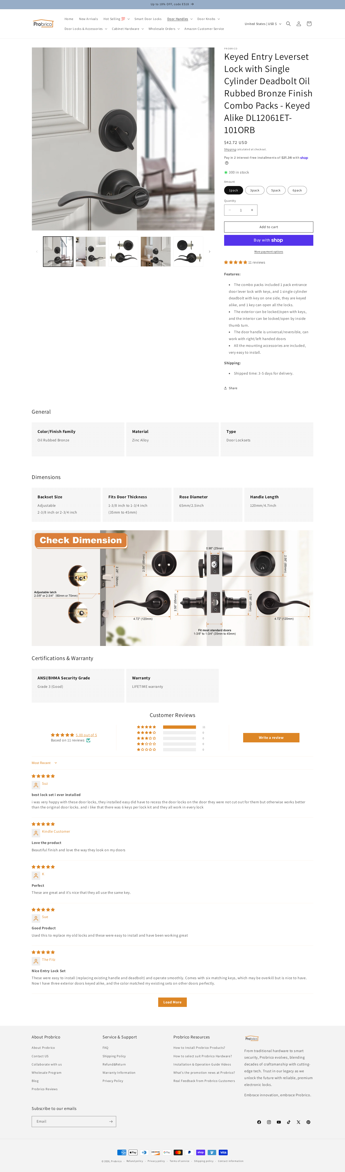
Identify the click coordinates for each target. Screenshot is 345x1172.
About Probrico (43, 1047)
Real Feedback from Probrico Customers (204, 1081)
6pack (297, 190)
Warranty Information (119, 1072)
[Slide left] (37, 251)
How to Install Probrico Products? (199, 1047)
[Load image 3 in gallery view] (123, 252)
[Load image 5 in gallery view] (188, 252)
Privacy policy (156, 1161)
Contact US (40, 1056)
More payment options (268, 251)
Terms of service (179, 1161)
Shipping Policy (114, 1056)
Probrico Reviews (45, 1089)
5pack (276, 190)
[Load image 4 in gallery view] (156, 252)
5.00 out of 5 (86, 734)
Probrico (116, 1161)
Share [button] (233, 388)
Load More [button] (172, 1002)
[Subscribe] (111, 1121)
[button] (116, 19)
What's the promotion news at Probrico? (204, 1072)
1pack (233, 190)
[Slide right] (209, 251)
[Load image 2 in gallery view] (91, 252)
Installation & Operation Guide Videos (202, 1064)
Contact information (230, 1161)
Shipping (230, 149)
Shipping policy (204, 1161)
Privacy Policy (113, 1081)
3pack (255, 190)
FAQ (105, 1047)
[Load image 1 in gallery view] (58, 252)
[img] (43, 776)
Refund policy (134, 1161)
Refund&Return (114, 1064)
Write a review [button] (271, 737)
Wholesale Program (46, 1072)
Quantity (230, 201)
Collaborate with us (47, 1064)
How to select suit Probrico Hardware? (202, 1056)
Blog (35, 1081)
